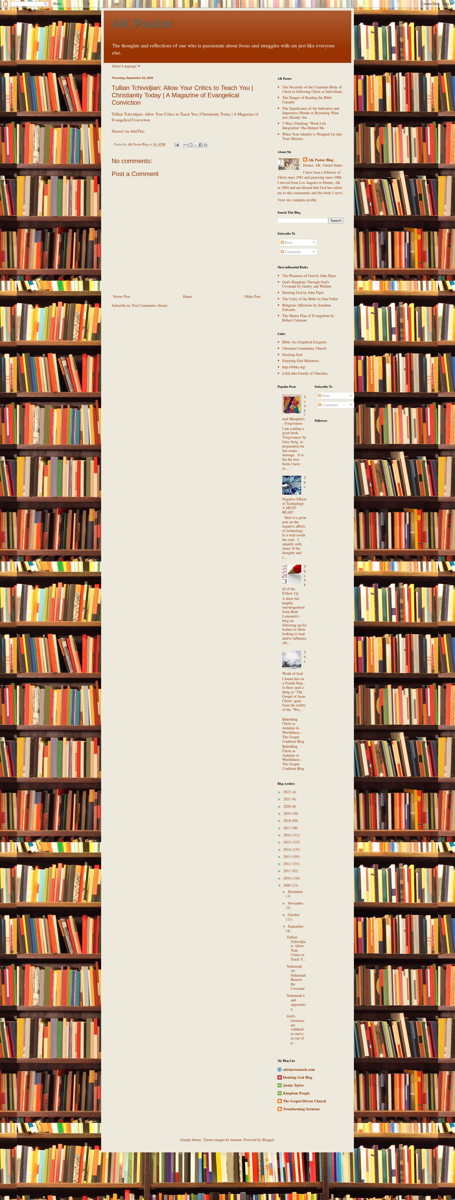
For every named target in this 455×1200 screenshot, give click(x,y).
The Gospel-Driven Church (304, 1101)
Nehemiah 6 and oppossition (296, 1002)
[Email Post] (176, 144)
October (294, 914)
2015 (287, 842)
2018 (287, 820)
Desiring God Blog (297, 1077)
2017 (287, 827)
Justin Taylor (293, 1085)
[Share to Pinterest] (205, 145)
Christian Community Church (304, 348)
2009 (287, 885)
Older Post (252, 296)
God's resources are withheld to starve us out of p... (295, 1029)
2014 (287, 849)
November (295, 903)
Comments (292, 251)
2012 (287, 863)
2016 (287, 834)
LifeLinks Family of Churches (305, 373)
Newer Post (121, 296)
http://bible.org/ (294, 366)
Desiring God (292, 354)
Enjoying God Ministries (300, 360)
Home (187, 296)
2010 (287, 878)
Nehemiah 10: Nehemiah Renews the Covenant (296, 977)
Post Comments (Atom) (149, 305)
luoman (235, 1139)
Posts (288, 242)
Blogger (268, 1139)
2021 (287, 798)
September (296, 926)
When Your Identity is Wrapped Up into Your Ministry (312, 136)
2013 (287, 856)
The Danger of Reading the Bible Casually (307, 99)
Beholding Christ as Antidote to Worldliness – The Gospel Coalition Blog (293, 730)
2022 (287, 791)
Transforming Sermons (301, 1109)
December (295, 891)
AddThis (137, 131)
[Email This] (185, 145)
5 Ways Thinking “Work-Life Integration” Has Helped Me (304, 125)
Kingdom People (296, 1093)
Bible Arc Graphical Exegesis (304, 341)
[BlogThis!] (190, 145)
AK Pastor (142, 24)
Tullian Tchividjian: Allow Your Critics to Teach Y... (296, 948)
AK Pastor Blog (320, 160)
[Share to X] (195, 145)
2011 (287, 870)
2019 (287, 813)
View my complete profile (297, 199)
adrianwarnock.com (299, 1069)
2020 (287, 806)
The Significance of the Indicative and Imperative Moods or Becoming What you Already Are (310, 113)
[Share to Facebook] (200, 145)
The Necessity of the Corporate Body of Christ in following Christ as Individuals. (312, 89)
